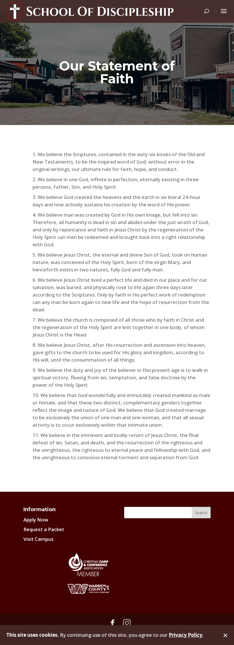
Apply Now (35, 519)
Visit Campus (38, 539)
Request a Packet (43, 529)
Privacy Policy (185, 635)
